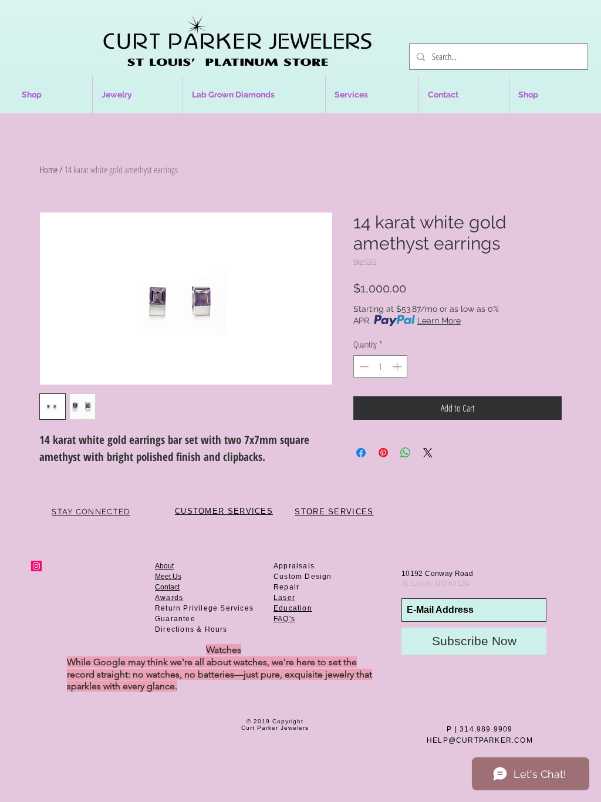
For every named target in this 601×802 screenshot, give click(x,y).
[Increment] (398, 367)
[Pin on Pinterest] (383, 453)
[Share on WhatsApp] (406, 453)
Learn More (439, 320)
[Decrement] (363, 367)
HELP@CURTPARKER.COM (480, 740)
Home (48, 169)
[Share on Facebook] (361, 453)
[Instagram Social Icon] (36, 566)
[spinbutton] (380, 367)
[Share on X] (428, 453)
